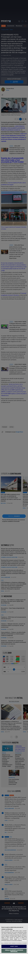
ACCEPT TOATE (14, 946)
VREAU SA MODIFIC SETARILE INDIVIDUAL (14, 951)
